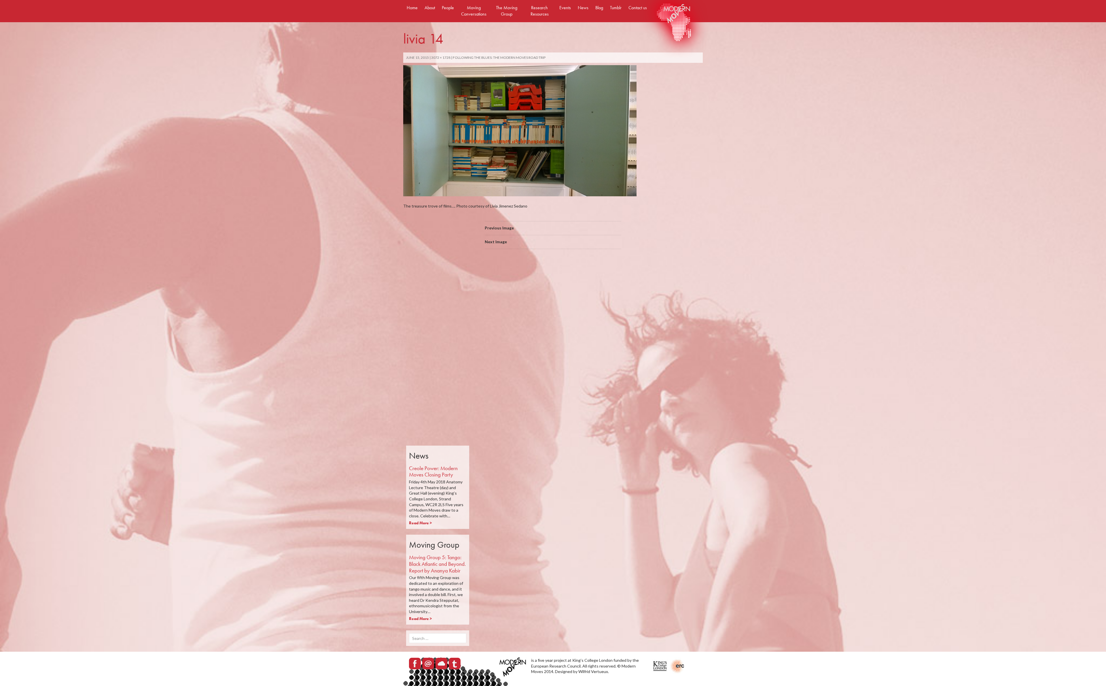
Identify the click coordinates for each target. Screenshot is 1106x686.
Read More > (420, 522)
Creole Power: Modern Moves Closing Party (433, 471)
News (583, 8)
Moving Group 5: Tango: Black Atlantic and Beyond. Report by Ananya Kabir (437, 564)
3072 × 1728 (440, 57)
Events (565, 8)
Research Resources (540, 11)
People (448, 8)
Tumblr (616, 8)
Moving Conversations (473, 11)
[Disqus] (553, 335)
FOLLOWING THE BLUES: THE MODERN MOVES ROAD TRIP (499, 57)
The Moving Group (506, 11)
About (430, 8)
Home (412, 8)
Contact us (637, 8)
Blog (599, 8)
